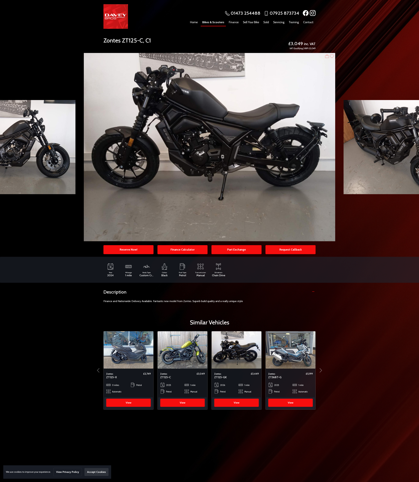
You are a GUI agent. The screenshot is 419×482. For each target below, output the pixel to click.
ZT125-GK (166, 377)
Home (194, 22)
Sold (266, 22)
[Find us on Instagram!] (312, 13)
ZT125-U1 (274, 377)
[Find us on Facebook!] (305, 13)
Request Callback (290, 249)
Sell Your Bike (251, 22)
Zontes (112, 40)
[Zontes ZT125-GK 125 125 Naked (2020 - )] (182, 349)
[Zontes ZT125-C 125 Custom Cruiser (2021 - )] (128, 349)
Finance (234, 22)
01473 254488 (245, 13)
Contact (308, 22)
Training (294, 22)
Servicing (278, 22)
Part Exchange (236, 249)
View (128, 402)
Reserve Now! (128, 249)
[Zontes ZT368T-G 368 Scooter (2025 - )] (236, 349)
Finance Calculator (183, 249)
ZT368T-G (221, 377)
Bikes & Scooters (213, 22)
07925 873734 (284, 13)
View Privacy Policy (67, 472)
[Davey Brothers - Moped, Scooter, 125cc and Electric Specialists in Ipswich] (115, 16)
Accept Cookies (96, 472)
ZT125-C (132, 40)
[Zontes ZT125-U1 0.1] (290, 349)
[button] (98, 370)
